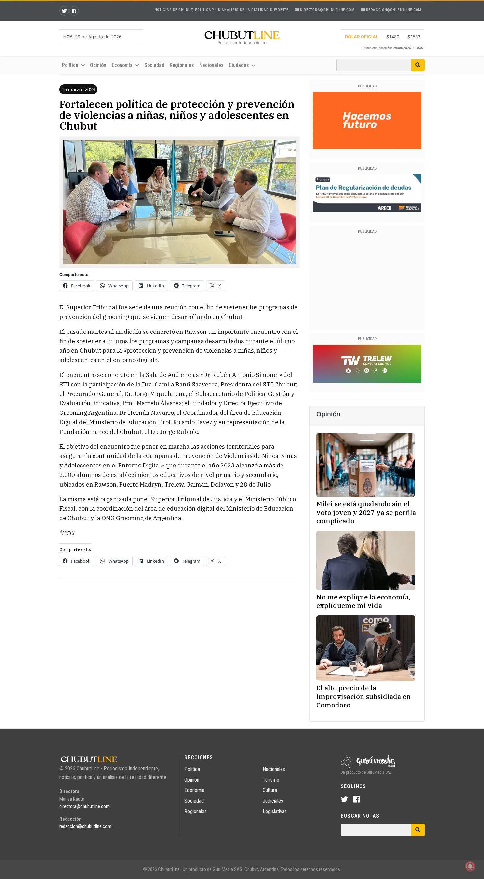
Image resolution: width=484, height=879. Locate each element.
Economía (194, 790)
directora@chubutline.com (327, 10)
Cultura (270, 790)
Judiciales (273, 801)
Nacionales (211, 65)
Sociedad (154, 65)
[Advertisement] (179, 630)
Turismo (271, 780)
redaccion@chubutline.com (393, 10)
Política (192, 769)
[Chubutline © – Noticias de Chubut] (242, 39)
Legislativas (275, 811)
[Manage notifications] (470, 866)
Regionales (182, 65)
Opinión (98, 65)
